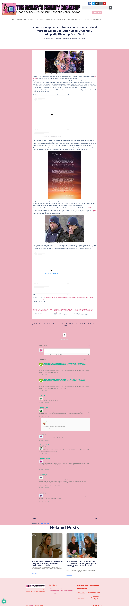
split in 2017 (88, 207)
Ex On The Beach (48, 323)
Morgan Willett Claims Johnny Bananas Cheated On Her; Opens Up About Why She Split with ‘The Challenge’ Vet (42, 309)
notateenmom (51, 421)
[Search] (110, 7)
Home (13, 19)
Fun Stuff (59, 19)
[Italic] (47, 354)
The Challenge (75, 323)
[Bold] (45, 354)
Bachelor (30, 19)
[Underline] (49, 354)
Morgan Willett (65, 323)
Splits (70, 323)
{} (61, 354)
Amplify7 (32, 605)
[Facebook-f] (93, 605)
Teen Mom (70, 19)
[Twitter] (93, 3)
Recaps (87, 19)
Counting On (40, 19)
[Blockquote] (56, 354)
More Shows (95, 19)
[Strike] (51, 354)
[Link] (60, 354)
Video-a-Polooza (81, 38)
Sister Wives (50, 19)
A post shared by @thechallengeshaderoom (51, 136)
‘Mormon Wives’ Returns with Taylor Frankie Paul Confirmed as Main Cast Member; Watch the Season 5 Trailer (47, 563)
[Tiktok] (101, 3)
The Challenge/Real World (70, 38)
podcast (52, 212)
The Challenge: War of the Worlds (88, 323)
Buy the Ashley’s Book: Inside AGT (57, 588)
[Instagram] (97, 3)
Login (88, 345)
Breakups (36, 323)
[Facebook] (89, 3)
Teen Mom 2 (79, 19)
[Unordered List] (54, 354)
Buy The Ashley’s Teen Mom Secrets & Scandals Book (61, 590)
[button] (42, 523)
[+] (63, 354)
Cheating (41, 323)
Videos (65, 325)
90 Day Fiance (21, 19)
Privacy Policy (52, 593)
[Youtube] (104, 3)
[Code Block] (58, 354)
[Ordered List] (53, 354)
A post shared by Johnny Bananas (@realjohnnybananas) (51, 290)
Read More (34, 573)
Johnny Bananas (57, 323)
